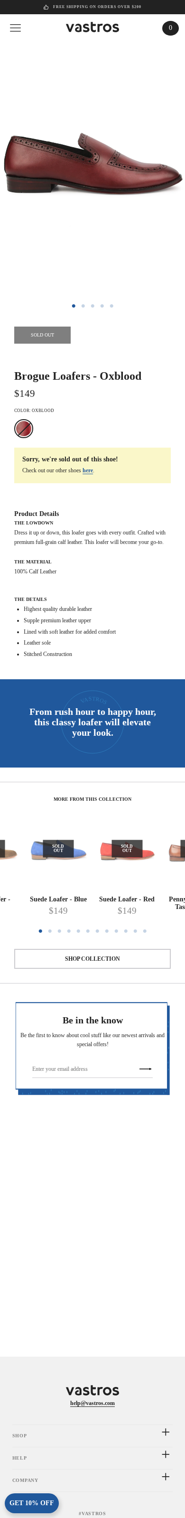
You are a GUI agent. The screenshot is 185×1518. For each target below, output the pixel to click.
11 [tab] (135, 931)
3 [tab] (92, 306)
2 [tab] (83, 306)
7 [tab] (97, 931)
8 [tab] (106, 931)
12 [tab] (144, 931)
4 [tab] (102, 306)
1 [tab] (73, 306)
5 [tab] (111, 306)
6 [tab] (87, 931)
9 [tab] (116, 931)
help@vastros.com (92, 1403)
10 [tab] (125, 931)
